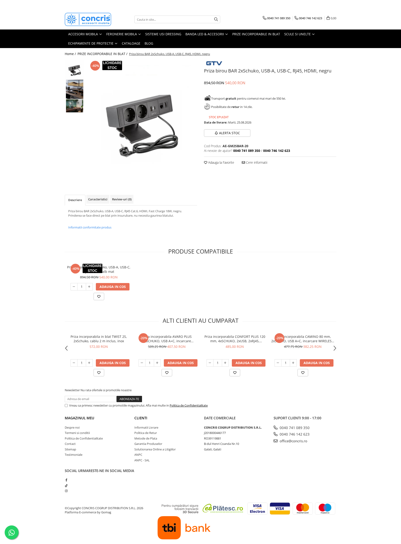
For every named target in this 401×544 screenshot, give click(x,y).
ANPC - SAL (142, 460)
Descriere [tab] (75, 200)
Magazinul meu (79, 418)
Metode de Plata (145, 438)
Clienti (140, 418)
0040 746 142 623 (294, 434)
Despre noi (72, 427)
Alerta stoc (229, 133)
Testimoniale (73, 455)
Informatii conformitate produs (89, 227)
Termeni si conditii (77, 433)
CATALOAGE (131, 43)
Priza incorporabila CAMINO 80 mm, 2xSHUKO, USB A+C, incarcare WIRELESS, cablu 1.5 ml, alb (302, 338)
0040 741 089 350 (294, 427)
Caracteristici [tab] (97, 199)
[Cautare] (216, 19)
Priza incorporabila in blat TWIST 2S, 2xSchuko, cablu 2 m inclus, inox (99, 338)
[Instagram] (66, 491)
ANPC (138, 455)
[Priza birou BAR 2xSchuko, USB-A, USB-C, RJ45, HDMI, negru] (142, 120)
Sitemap (70, 449)
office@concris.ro (293, 441)
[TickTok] (66, 485)
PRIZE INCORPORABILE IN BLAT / (103, 54)
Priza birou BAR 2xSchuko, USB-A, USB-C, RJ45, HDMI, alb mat (98, 269)
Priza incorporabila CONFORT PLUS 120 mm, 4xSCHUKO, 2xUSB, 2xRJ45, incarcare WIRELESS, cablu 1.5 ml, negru (235, 338)
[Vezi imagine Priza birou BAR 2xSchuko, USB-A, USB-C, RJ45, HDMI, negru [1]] (74, 89)
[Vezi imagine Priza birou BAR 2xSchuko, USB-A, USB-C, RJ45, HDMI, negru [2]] (74, 105)
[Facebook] (66, 480)
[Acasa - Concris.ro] (88, 19)
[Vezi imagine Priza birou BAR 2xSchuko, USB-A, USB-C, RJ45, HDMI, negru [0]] (74, 69)
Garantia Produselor (148, 444)
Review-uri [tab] (122, 199)
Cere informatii (256, 162)
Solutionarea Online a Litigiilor (155, 449)
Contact (70, 444)
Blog (149, 43)
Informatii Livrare (146, 427)
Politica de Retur (145, 433)
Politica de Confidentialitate (189, 405)
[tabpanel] (142, 120)
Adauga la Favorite (220, 162)
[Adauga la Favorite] (99, 296)
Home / (71, 54)
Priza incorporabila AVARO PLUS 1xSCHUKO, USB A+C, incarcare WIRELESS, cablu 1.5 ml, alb (167, 338)
